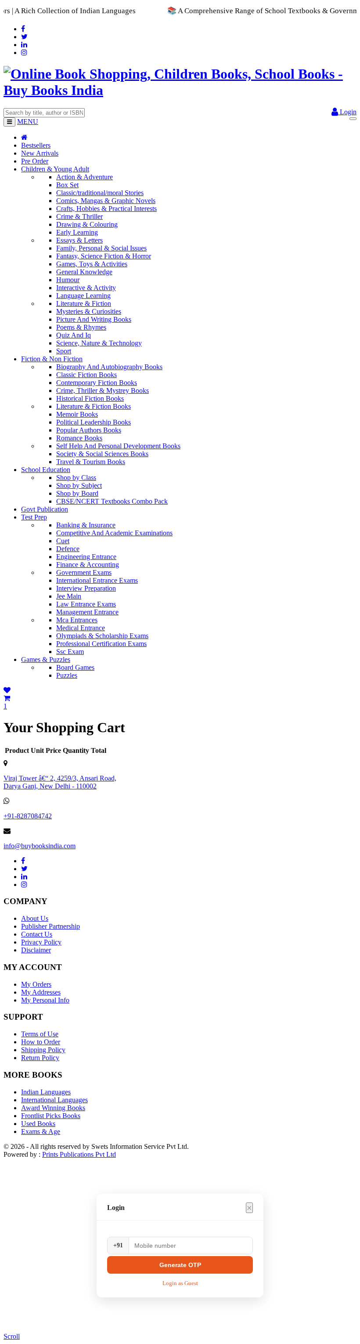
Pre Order (34, 161)
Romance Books (79, 438)
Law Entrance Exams (86, 604)
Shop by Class (76, 477)
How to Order (40, 1042)
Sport (63, 351)
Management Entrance (87, 612)
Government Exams (84, 572)
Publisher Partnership (50, 926)
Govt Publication (44, 509)
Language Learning (83, 295)
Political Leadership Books (93, 422)
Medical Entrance (80, 628)
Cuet (62, 541)
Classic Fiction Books (86, 374)
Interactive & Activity (86, 287)
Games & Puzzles (45, 659)
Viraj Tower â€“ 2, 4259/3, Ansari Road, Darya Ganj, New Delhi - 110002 (60, 782)
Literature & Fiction (83, 303)
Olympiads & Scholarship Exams (102, 635)
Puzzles (66, 675)
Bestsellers (35, 145)
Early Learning (77, 232)
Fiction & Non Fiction (52, 359)
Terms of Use (39, 1034)
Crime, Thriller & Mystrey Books (102, 390)
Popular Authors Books (88, 430)
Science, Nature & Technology (99, 343)
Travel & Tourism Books (90, 461)
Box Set (67, 185)
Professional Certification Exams (101, 643)
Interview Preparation (86, 588)
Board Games (75, 667)
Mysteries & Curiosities (88, 311)
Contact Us (36, 934)
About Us (34, 918)
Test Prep (34, 517)
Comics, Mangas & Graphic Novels (105, 200)
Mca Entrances (76, 620)
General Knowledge (84, 272)
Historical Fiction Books (90, 398)
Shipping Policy (43, 1049)
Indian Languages (46, 1092)
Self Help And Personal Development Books (118, 446)
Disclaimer (36, 950)
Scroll (12, 1336)
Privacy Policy (41, 942)
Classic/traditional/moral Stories (100, 192)
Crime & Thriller (79, 216)
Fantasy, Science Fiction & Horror (103, 256)
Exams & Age (40, 1131)
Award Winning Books (53, 1108)
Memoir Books (77, 414)
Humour (67, 279)
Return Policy (40, 1057)
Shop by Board (77, 493)
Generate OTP (180, 1264)
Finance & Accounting (87, 564)
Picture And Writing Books (93, 319)
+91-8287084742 (28, 816)
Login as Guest (180, 1283)
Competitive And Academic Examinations (114, 533)
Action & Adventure (84, 177)
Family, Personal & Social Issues (101, 248)
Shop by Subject (79, 485)
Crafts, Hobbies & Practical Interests (106, 208)
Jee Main (68, 596)
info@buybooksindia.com (40, 846)
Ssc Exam (70, 651)
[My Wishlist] (7, 690)
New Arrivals (39, 153)
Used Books (38, 1123)
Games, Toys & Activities (91, 264)
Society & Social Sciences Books (102, 454)
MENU (27, 121)
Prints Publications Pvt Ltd (79, 1154)
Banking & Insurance (85, 525)
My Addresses (41, 992)
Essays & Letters (79, 240)
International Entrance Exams (97, 580)
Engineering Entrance (86, 556)
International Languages (54, 1100)
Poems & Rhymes (81, 327)
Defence (67, 548)
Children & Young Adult (55, 169)
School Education (45, 469)
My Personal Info (45, 1000)
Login (347, 112)
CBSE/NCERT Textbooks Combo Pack (112, 501)
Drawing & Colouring (87, 224)
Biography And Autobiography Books (109, 367)
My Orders (36, 984)
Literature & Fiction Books (93, 406)
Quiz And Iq (73, 335)
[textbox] (44, 112)
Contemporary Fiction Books (96, 382)
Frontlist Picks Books (50, 1115)
